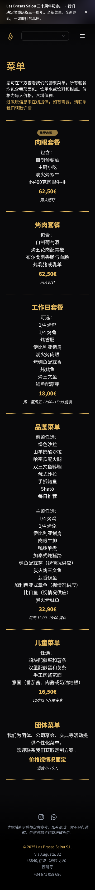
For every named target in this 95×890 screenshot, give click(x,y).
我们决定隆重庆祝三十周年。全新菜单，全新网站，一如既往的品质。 (41, 12)
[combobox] (45, 36)
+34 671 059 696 (47, 874)
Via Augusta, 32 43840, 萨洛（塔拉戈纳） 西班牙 (48, 860)
